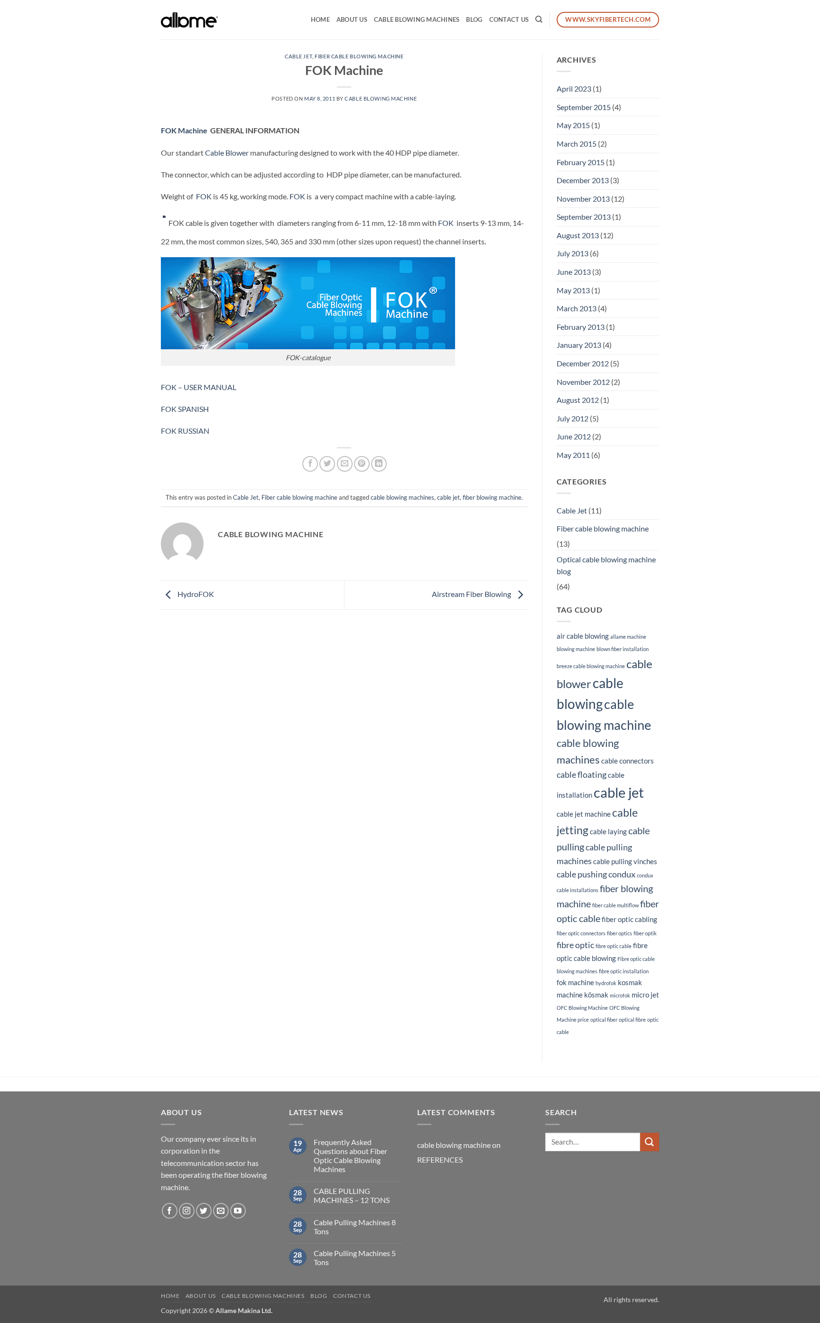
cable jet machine (584, 814)
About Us (351, 19)
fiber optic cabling (629, 919)
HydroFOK (195, 593)
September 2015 (584, 107)
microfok (620, 995)
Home (320, 19)
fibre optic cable (614, 946)
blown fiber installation (622, 649)
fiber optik (645, 933)
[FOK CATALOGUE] (308, 302)
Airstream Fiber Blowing (472, 593)
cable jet (448, 497)
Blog (474, 19)
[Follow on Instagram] (187, 1211)
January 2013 (579, 344)
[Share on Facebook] (310, 464)
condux (621, 874)
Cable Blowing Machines (417, 19)
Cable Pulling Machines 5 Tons (355, 1257)
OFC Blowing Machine (582, 1008)
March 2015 (576, 143)
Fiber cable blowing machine (359, 56)
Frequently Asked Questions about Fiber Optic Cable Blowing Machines (350, 1155)
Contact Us (509, 19)
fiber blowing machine (492, 497)
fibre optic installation (624, 971)
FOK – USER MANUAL (198, 386)
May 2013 (573, 290)
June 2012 (574, 436)
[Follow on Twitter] (204, 1211)
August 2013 (578, 235)
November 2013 (583, 198)
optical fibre (632, 1019)
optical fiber (603, 1019)
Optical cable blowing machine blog (606, 565)
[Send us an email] (221, 1211)
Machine (192, 130)
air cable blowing (583, 636)
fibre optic (575, 945)
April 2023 (574, 88)
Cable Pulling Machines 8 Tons (355, 1227)
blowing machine (576, 649)
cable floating (581, 775)
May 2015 (573, 125)
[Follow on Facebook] (169, 1211)
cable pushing (582, 874)
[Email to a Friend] (345, 464)
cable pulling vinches (625, 861)
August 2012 (578, 399)
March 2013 (576, 308)
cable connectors (627, 760)
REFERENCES (440, 1159)
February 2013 (581, 326)
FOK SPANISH (185, 408)
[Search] (538, 19)
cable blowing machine (381, 98)
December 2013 (583, 180)
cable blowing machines (402, 497)
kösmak (596, 994)
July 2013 (572, 253)
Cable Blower (227, 152)
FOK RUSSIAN (185, 430)
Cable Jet (298, 56)
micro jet (645, 994)
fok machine (575, 982)
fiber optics (619, 933)
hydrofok (606, 983)
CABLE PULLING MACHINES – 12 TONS (352, 1195)
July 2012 (572, 418)
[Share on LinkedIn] (379, 464)
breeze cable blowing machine (591, 666)
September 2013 (584, 216)
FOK (169, 130)
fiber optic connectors (581, 933)
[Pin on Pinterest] (362, 464)
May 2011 (573, 454)
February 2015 (581, 162)
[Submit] (649, 1142)
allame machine (628, 637)
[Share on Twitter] (327, 464)
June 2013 (574, 271)
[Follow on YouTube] (238, 1211)
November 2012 (583, 381)
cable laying (608, 831)
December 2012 (583, 363)
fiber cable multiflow (615, 905)
